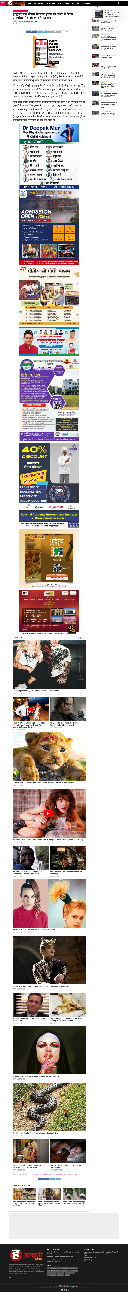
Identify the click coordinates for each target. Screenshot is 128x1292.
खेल (59, 3)
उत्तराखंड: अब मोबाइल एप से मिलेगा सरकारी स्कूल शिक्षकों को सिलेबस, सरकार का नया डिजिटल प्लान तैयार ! (101, 1253)
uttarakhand (52, 1273)
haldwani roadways (54, 1174)
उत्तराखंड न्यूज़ (50, 3)
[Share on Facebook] (31, 31)
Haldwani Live (66, 1285)
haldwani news (28, 1174)
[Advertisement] (64, 1226)
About (86, 1256)
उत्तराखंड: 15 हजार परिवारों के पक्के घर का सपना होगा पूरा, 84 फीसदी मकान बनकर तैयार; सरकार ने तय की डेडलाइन (49, 1203)
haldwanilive (67, 1174)
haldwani (60, 1273)
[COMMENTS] (67, 31)
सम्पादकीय (75, 3)
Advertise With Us (90, 1257)
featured (60, 1275)
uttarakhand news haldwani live (58, 1270)
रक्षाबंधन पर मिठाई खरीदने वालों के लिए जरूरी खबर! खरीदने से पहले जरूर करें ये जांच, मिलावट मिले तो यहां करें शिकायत (24, 1203)
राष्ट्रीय (29, 3)
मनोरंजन (66, 3)
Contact (87, 1259)
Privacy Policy (89, 1261)
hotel (74, 1174)
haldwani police (41, 1174)
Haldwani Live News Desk (29, 21)
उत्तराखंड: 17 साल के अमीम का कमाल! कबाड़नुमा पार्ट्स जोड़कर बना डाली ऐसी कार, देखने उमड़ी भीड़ (74, 1202)
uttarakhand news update (69, 1268)
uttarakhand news (53, 1268)
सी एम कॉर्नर (38, 3)
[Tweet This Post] (43, 31)
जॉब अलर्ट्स (86, 3)
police (67, 1275)
